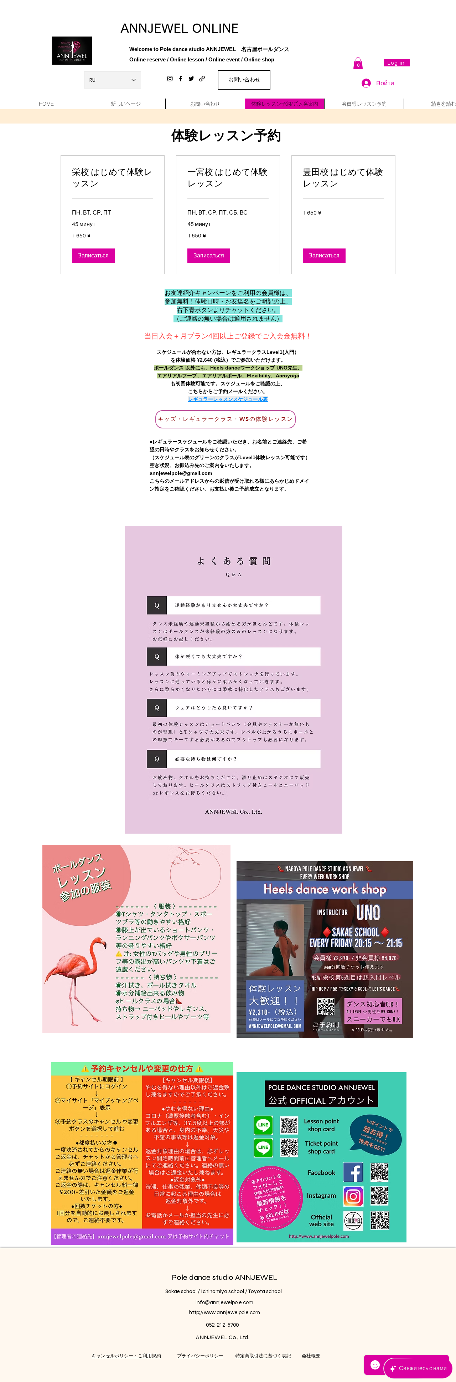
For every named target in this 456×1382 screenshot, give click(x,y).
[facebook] (180, 78)
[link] (112, 178)
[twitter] (191, 78)
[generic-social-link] (202, 78)
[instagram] (169, 78)
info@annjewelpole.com (224, 1302)
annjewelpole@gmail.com (181, 473)
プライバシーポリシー (200, 1356)
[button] (358, 63)
